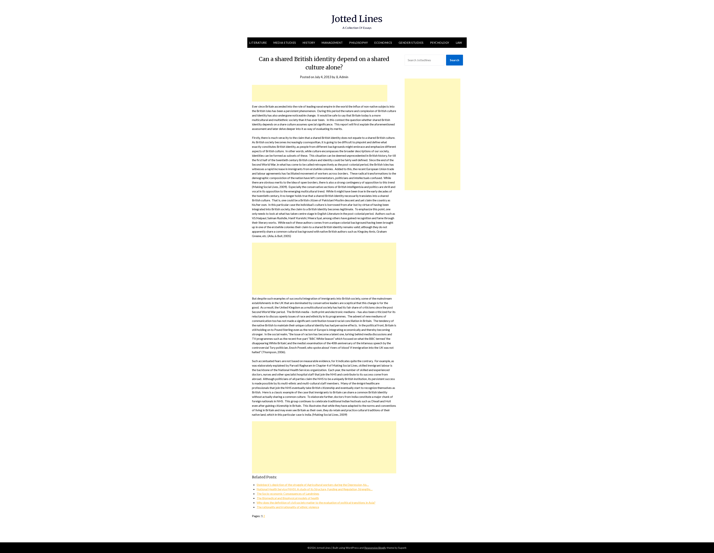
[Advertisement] (319, 93)
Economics (383, 42)
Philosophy (358, 42)
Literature (258, 42)
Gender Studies (411, 42)
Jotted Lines (357, 18)
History (309, 42)
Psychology (439, 42)
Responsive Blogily (375, 547)
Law (459, 42)
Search (454, 60)
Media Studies (284, 42)
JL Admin (342, 77)
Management (332, 42)
